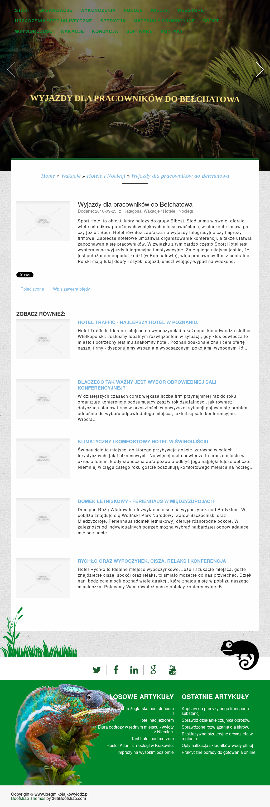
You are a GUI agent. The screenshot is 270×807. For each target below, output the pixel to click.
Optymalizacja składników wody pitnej (217, 745)
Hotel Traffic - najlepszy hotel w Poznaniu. (138, 322)
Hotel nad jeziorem (156, 720)
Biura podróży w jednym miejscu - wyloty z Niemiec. (136, 729)
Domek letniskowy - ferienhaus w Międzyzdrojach (146, 501)
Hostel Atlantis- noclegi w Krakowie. (140, 745)
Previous (10, 74)
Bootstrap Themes (28, 798)
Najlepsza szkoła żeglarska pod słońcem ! (135, 710)
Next (259, 74)
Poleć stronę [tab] (32, 289)
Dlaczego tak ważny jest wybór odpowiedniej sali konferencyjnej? (147, 384)
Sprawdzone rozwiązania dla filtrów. (215, 727)
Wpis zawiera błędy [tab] (71, 289)
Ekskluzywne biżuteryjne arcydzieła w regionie (217, 736)
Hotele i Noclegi (106, 175)
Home (48, 175)
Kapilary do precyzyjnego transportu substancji (215, 710)
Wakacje (71, 175)
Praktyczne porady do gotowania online (218, 752)
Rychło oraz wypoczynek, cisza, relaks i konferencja (152, 560)
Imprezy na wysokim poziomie (146, 752)
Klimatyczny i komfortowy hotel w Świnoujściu (143, 441)
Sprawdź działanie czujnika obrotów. (216, 720)
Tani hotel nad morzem (152, 738)
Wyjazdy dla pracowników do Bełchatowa (180, 175)
